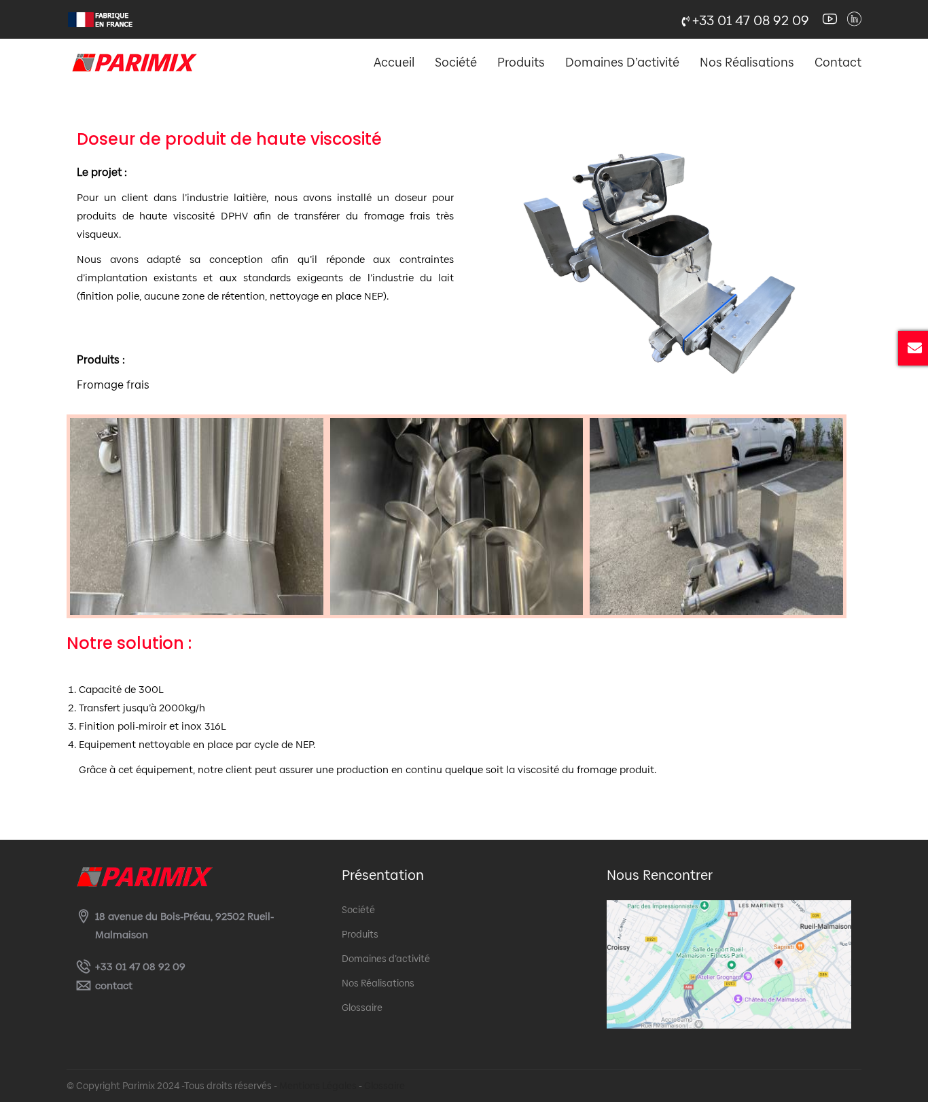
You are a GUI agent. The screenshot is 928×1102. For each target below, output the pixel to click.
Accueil (394, 62)
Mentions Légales (318, 1085)
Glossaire (362, 1007)
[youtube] (830, 19)
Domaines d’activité (622, 62)
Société (456, 62)
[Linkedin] (854, 19)
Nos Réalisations (747, 62)
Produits (521, 62)
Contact (838, 62)
